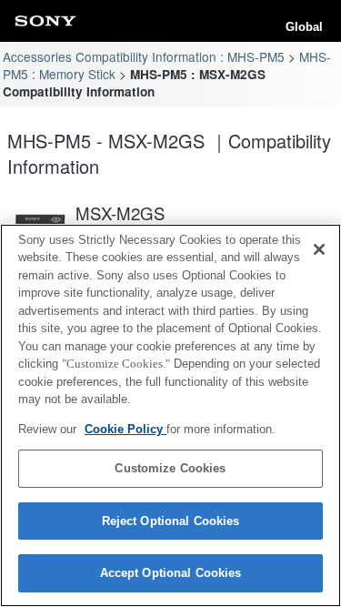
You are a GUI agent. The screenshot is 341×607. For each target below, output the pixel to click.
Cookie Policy (125, 429)
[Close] (319, 249)
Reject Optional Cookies (171, 521)
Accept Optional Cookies (171, 573)
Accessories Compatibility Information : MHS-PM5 (144, 56)
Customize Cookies (170, 468)
